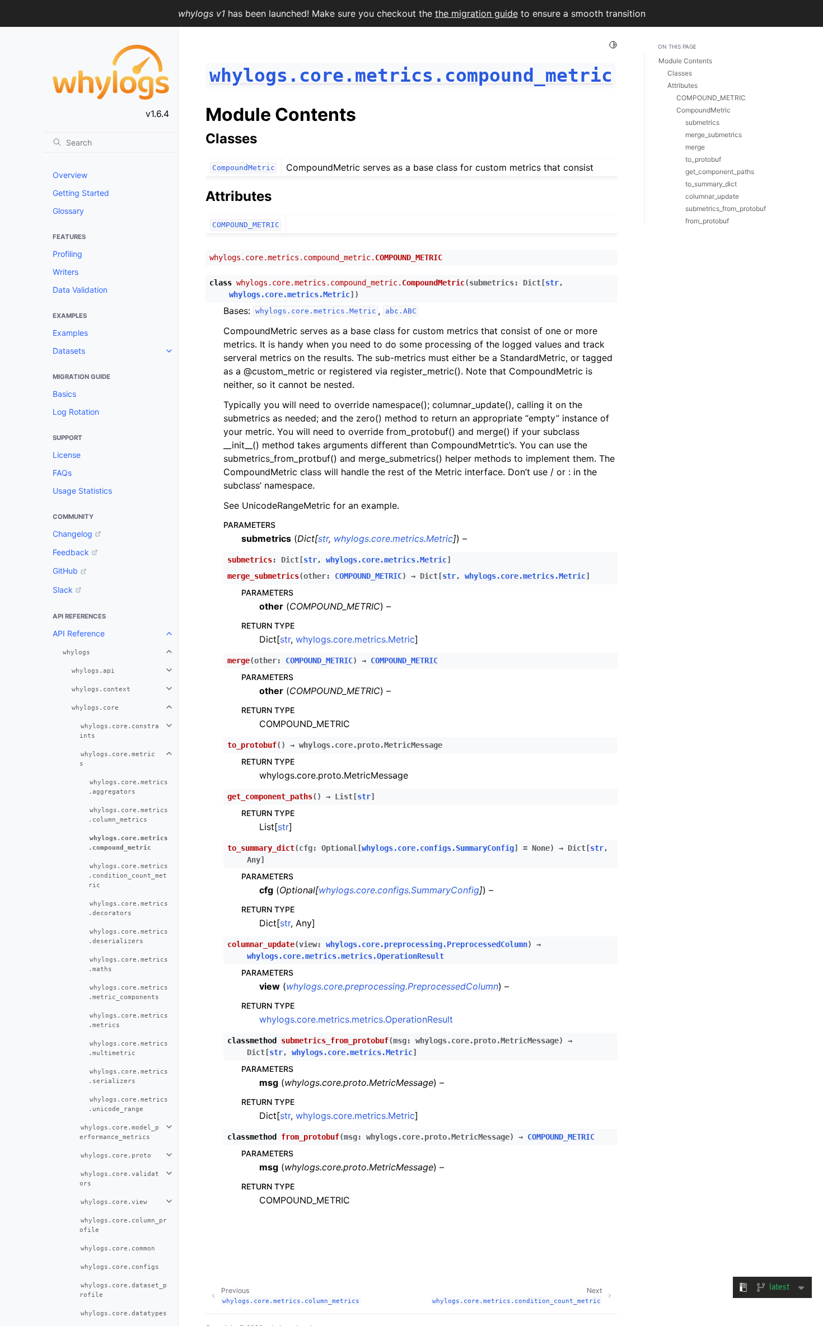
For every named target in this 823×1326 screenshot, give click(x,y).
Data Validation (80, 289)
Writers (65, 272)
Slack (63, 589)
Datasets (69, 350)
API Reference (79, 633)
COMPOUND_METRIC (711, 97)
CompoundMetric (703, 110)
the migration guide (476, 13)
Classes (679, 73)
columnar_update (712, 196)
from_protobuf (707, 221)
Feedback (71, 552)
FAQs (62, 472)
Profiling (67, 254)
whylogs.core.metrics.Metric (355, 639)
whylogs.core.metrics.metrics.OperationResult (356, 1019)
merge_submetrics (713, 134)
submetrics (702, 122)
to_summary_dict (711, 184)
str (285, 639)
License (67, 455)
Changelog (72, 533)
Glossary (68, 210)
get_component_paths (719, 171)
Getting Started (81, 193)
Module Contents (685, 61)
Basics (64, 394)
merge (695, 147)
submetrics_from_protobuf (725, 208)
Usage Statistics (82, 490)
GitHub (65, 570)
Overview (70, 175)
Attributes (682, 85)
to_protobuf (703, 159)
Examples (70, 333)
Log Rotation (76, 411)
